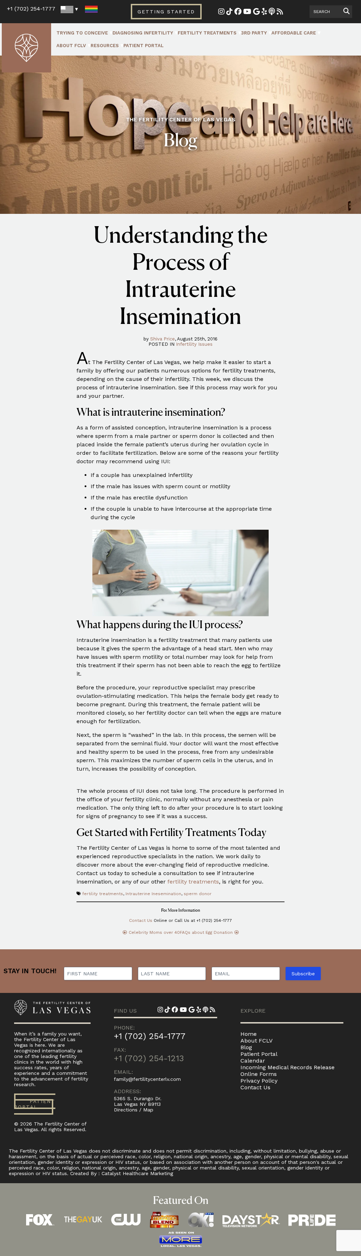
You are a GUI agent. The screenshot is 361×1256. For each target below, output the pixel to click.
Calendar (252, 1060)
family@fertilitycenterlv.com (147, 1079)
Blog (246, 1047)
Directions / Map (133, 1109)
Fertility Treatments (207, 33)
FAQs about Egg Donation (206, 932)
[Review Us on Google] (256, 12)
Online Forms (258, 1074)
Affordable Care (293, 33)
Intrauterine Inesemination (153, 893)
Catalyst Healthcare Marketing (137, 1173)
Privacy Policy (258, 1080)
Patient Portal (143, 45)
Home (248, 1034)
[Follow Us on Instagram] (221, 12)
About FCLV (71, 45)
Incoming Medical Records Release (287, 1067)
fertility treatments (193, 881)
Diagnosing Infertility (142, 33)
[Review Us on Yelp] (264, 12)
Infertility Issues (194, 344)
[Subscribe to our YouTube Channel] (247, 12)
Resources (105, 45)
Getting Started (166, 11)
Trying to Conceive (82, 33)
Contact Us (140, 920)
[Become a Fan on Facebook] (237, 12)
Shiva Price (162, 339)
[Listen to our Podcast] (272, 12)
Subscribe (303, 973)
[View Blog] (280, 12)
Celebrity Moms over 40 (154, 932)
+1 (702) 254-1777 (31, 8)
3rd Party (254, 33)
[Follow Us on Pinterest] (229, 12)
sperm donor (198, 893)
